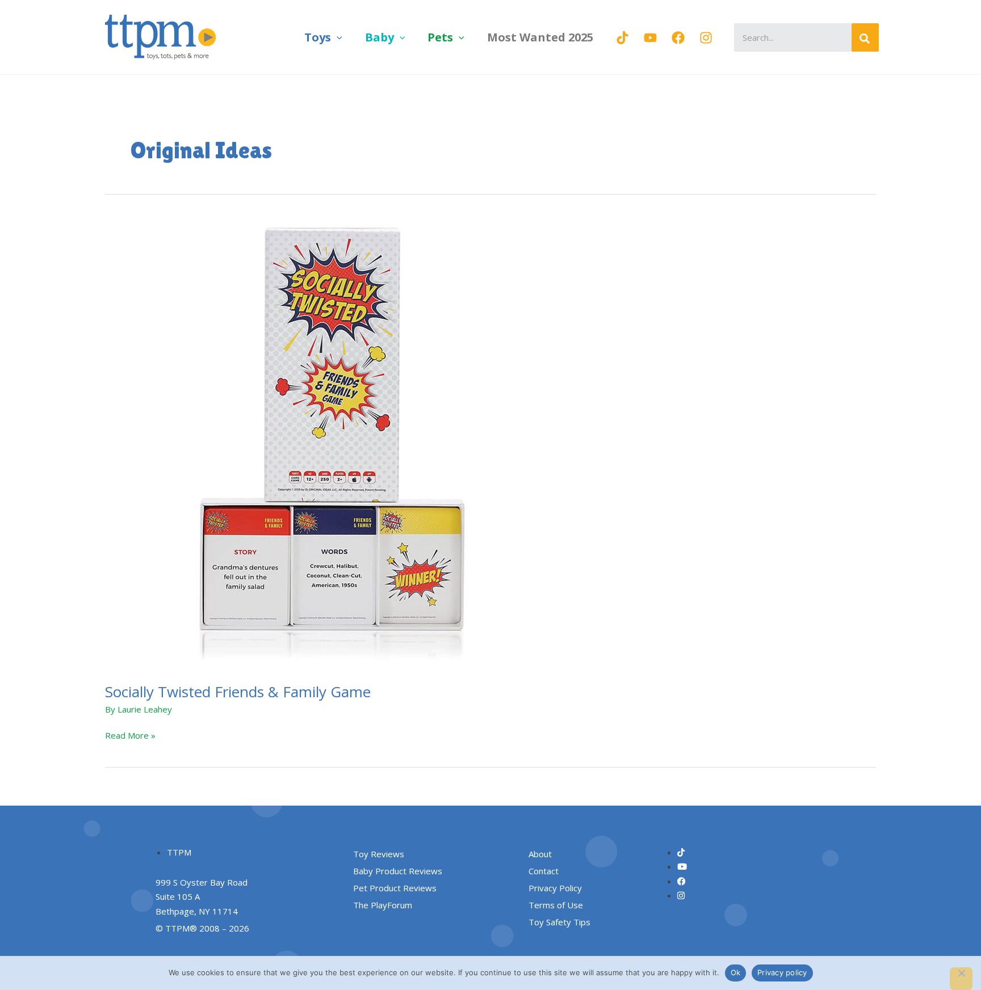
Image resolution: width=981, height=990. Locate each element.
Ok (736, 972)
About (540, 854)
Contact (544, 871)
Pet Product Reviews (395, 888)
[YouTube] (650, 37)
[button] (336, 37)
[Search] (865, 37)
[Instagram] (705, 37)
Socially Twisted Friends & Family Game (238, 691)
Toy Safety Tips (559, 922)
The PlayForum (382, 905)
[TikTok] (622, 37)
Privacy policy (782, 972)
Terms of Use (556, 905)
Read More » (130, 734)
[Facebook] (678, 37)
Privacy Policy (555, 888)
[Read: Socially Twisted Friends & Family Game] (332, 442)
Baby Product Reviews (397, 871)
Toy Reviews (378, 854)
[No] (961, 978)
